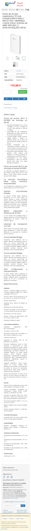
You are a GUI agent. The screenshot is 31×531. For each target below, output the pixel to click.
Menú (6, 10)
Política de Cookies (22, 512)
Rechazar (11, 518)
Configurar (4, 518)
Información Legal (22, 510)
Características (8, 104)
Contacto (21, 10)
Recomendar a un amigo (10, 108)
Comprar (22, 92)
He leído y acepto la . (15, 501)
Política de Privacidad (14, 498)
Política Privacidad (8, 512)
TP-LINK (18, 71)
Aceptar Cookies (20, 518)
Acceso (13, 10)
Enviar (22, 505)
